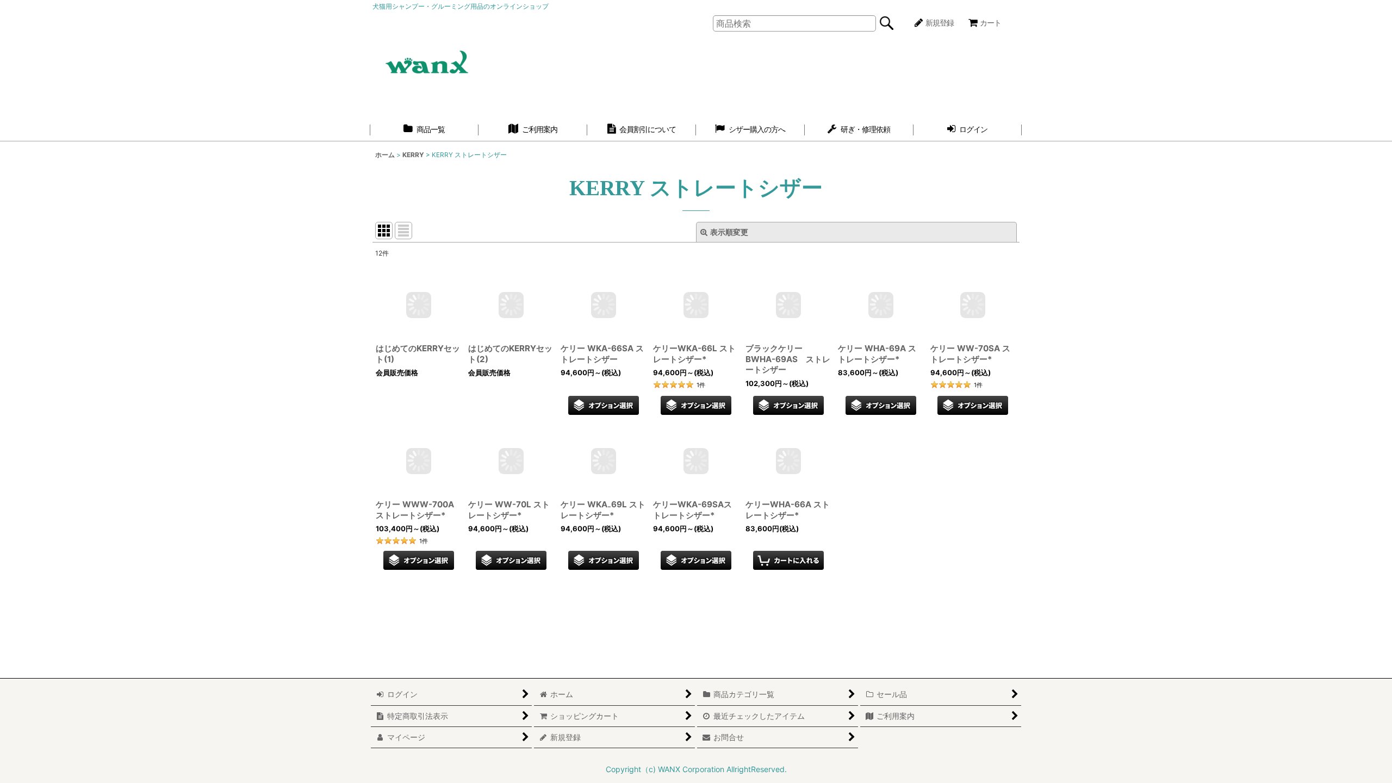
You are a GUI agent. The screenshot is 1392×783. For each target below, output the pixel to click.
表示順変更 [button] (729, 232)
